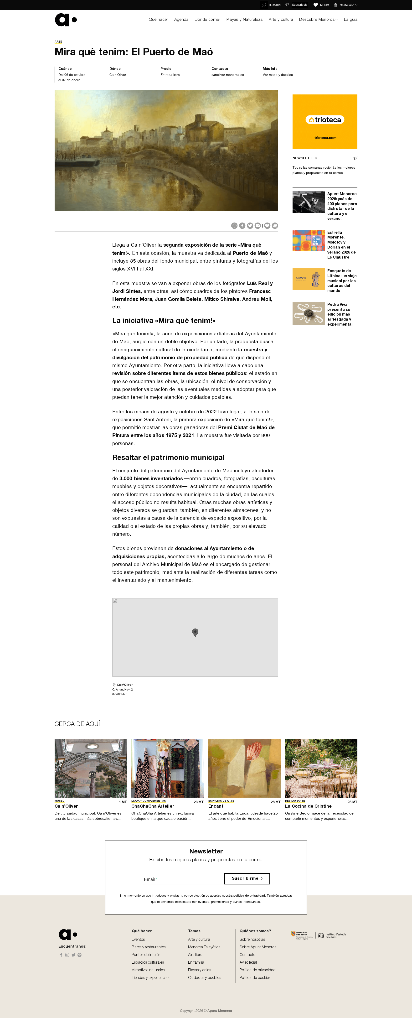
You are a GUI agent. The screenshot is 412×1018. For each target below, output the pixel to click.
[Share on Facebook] (242, 225)
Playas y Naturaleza (245, 20)
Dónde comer (207, 20)
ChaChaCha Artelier (152, 807)
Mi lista (324, 5)
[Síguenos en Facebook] (61, 955)
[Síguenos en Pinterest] (79, 955)
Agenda (181, 20)
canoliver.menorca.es (227, 75)
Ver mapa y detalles (278, 75)
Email (150, 879)
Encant (215, 807)
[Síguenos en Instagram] (67, 955)
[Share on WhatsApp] (234, 225)
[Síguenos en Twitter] (74, 955)
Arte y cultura (281, 20)
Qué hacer (158, 20)
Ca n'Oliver (117, 75)
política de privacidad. (249, 895)
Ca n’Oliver (66, 807)
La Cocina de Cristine (308, 807)
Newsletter (305, 158)
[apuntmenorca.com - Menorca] (66, 19)
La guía (350, 20)
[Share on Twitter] (250, 225)
